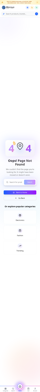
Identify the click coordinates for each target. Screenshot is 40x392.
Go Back (21, 198)
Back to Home (21, 192)
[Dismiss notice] (37, 2)
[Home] (20, 386)
